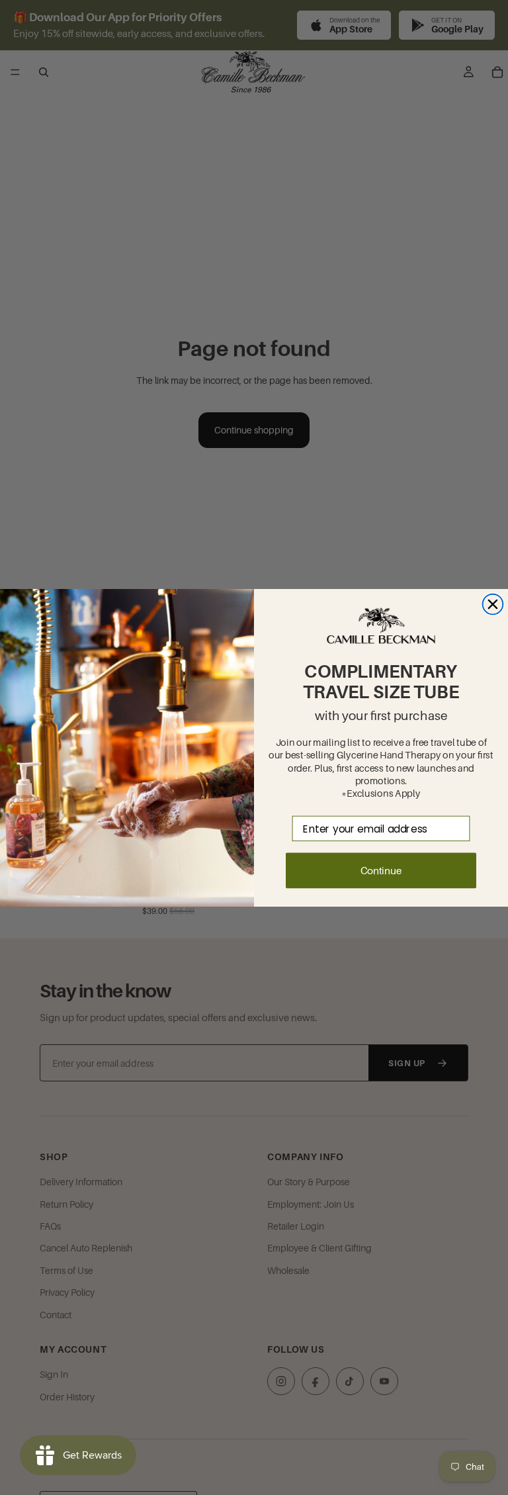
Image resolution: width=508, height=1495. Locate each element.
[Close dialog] (493, 604)
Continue (381, 870)
